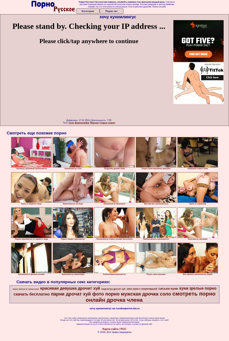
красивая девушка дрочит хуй (70, 288)
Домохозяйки (82, 122)
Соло (71, 122)
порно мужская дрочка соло (138, 294)
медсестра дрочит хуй (113, 289)
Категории (88, 11)
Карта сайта (111, 329)
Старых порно (107, 122)
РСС (123, 329)
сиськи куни (168, 288)
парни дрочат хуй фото (77, 294)
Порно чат (111, 11)
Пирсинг (94, 122)
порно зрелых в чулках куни (26, 289)
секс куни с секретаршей (142, 288)
